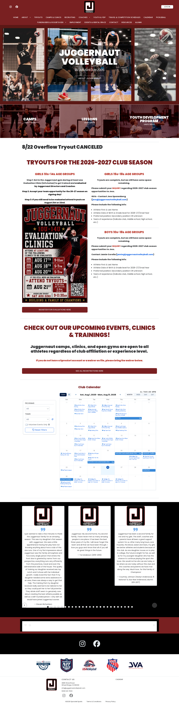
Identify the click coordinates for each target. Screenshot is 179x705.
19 (108, 450)
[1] (48, 607)
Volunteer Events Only (37, 425)
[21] (118, 607)
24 (80, 467)
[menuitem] (16, 17)
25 (94, 467)
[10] (79, 607)
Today (63, 395)
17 (80, 450)
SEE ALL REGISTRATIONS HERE (89, 370)
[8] (72, 607)
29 (108, 402)
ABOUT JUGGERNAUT (89, 78)
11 (94, 435)
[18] (107, 607)
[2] (51, 607)
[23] (125, 607)
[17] (104, 607)
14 (135, 435)
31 (135, 402)
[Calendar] (69, 394)
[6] (65, 607)
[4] (58, 607)
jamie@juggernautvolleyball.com (135, 254)
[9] (76, 607)
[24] (128, 607)
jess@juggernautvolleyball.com (109, 199)
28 (94, 402)
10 (80, 435)
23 (66, 467)
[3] (55, 607)
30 (121, 402)
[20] (114, 607)
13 (121, 435)
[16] (100, 607)
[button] (48, 424)
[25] (132, 607)
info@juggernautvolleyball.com (73, 688)
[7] (69, 607)
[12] (86, 607)
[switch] (26, 425)
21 (135, 450)
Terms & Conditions (94, 701)
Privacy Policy (111, 701)
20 (121, 450)
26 (66, 402)
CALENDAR (119, 679)
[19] (111, 607)
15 (149, 435)
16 (66, 450)
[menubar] (89, 20)
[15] (97, 607)
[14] (93, 607)
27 (80, 402)
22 (149, 450)
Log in (167, 6)
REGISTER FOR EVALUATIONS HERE (55, 309)
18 (94, 450)
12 (108, 435)
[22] (121, 607)
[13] (90, 607)
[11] (83, 607)
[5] (62, 607)
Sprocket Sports (76, 701)
